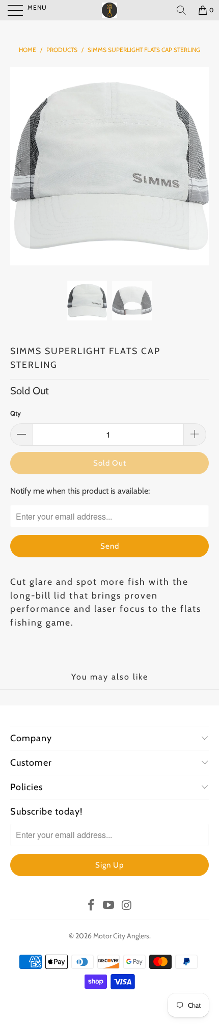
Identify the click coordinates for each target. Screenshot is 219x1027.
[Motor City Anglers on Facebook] (91, 905)
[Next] (199, 166)
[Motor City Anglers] (110, 10)
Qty (15, 413)
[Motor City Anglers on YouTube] (109, 905)
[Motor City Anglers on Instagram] (126, 905)
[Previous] (20, 166)
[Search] (181, 10)
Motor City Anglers (121, 935)
